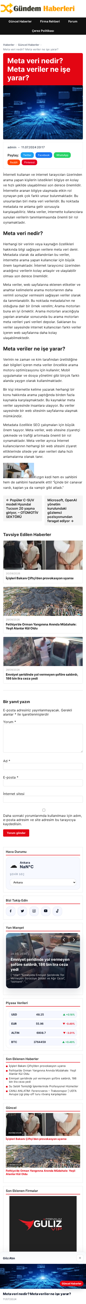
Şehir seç (17, 874)
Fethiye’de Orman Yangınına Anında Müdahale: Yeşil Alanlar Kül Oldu (42, 1072)
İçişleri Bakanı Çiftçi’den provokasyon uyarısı (37, 1065)
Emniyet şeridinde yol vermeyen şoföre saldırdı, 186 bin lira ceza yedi (42, 1080)
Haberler (8, 44)
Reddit (14, 162)
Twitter (27, 155)
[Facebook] (10, 911)
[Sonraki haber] (73, 939)
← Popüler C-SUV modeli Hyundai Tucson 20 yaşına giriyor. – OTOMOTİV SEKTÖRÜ (22, 508)
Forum (72, 21)
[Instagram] (34, 911)
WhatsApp (62, 155)
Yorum (9, 722)
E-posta (10, 777)
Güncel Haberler (20, 21)
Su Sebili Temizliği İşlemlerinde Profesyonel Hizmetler (43, 1086)
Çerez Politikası (43, 30)
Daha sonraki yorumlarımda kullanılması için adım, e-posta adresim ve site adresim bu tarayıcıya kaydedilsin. (42, 820)
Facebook (44, 155)
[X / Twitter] (22, 911)
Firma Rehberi (50, 21)
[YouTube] (46, 911)
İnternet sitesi (13, 794)
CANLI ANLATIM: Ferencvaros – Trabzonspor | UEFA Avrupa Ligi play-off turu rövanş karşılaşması (43, 1092)
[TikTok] (57, 911)
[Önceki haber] (64, 939)
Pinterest (29, 162)
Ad (6, 761)
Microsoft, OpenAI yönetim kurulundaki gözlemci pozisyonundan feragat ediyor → (62, 510)
